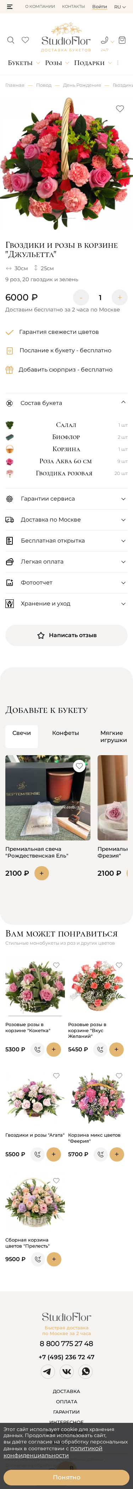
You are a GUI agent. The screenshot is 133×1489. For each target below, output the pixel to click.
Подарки (89, 62)
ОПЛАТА (66, 1401)
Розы (53, 62)
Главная (14, 85)
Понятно (67, 1477)
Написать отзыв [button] (73, 635)
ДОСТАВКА (66, 1391)
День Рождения (82, 85)
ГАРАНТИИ (66, 1412)
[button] (9, 7)
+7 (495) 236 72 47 (66, 1357)
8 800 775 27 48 (66, 1343)
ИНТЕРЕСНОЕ (66, 1422)
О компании (40, 6)
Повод (43, 85)
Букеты (20, 62)
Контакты (73, 6)
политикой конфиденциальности (53, 1452)
